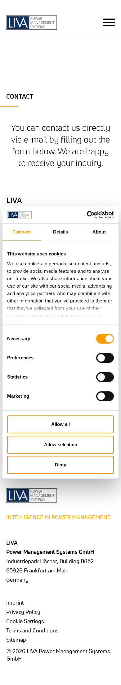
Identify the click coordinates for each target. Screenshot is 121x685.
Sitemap (16, 639)
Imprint (15, 602)
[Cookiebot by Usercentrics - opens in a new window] (87, 215)
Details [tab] (60, 231)
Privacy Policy (23, 611)
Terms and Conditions (32, 630)
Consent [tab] (21, 231)
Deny (60, 464)
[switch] (105, 358)
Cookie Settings (25, 621)
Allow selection (60, 444)
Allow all (60, 424)
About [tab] (99, 231)
